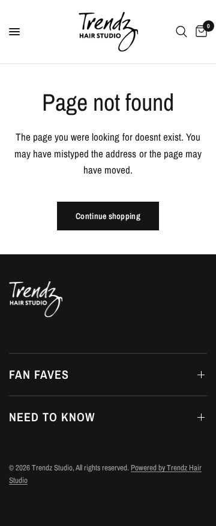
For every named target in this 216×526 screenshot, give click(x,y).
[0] (199, 31)
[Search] (181, 31)
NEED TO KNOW (52, 417)
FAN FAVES (39, 374)
